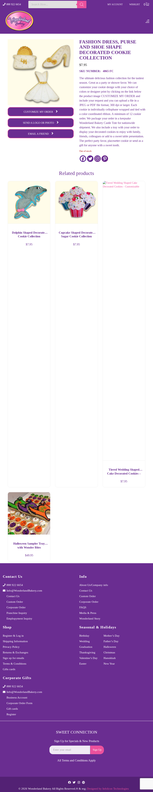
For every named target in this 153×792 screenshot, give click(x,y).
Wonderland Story (89, 618)
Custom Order (15, 601)
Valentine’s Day (88, 658)
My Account (115, 4)
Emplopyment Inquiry (19, 618)
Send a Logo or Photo (38, 122)
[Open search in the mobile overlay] (57, 4)
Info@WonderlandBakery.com (24, 590)
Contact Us (13, 596)
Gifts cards (9, 669)
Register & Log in (13, 635)
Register (11, 714)
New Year (109, 663)
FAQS (82, 607)
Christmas (109, 652)
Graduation (85, 646)
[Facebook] (83, 158)
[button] (44, 483)
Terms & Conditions (14, 663)
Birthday (84, 635)
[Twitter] (90, 158)
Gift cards (12, 708)
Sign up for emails (13, 658)
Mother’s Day (112, 635)
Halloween (110, 646)
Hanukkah (110, 658)
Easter (82, 663)
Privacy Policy (11, 646)
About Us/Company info (93, 585)
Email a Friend (38, 133)
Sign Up (97, 749)
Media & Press (87, 612)
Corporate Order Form (19, 703)
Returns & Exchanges (15, 652)
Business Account (17, 697)
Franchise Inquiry (17, 612)
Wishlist (134, 4)
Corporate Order (16, 607)
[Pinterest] (105, 158)
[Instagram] (97, 158)
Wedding (84, 641)
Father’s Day (111, 641)
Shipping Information (15, 641)
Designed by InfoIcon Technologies (108, 788)
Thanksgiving (87, 652)
